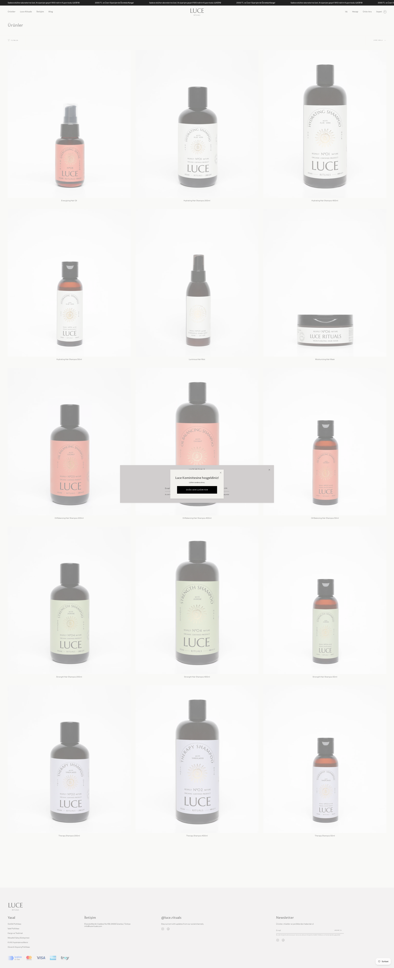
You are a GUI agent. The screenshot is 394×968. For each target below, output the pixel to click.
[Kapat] (269, 469)
